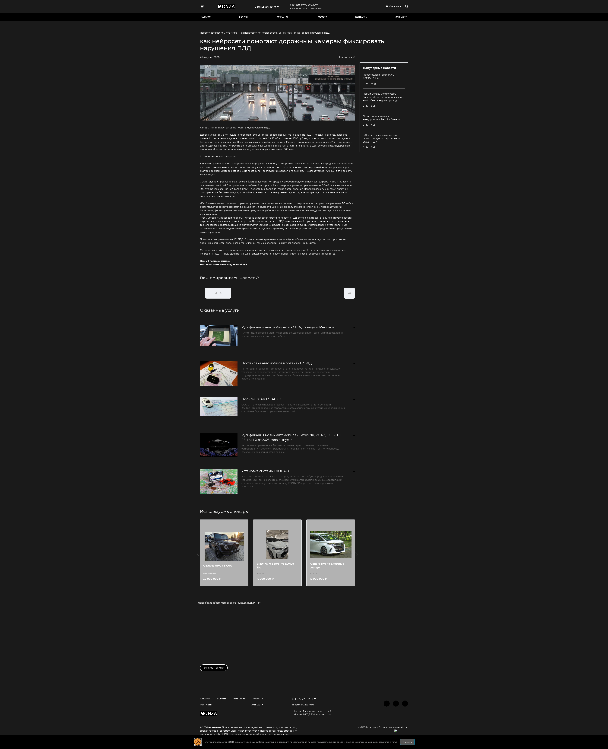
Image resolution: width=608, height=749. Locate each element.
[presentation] (198, 554)
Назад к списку (215, 667)
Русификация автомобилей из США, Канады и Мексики (287, 327)
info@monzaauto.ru (303, 704)
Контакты (361, 17)
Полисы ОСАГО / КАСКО (261, 399)
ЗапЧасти (401, 17)
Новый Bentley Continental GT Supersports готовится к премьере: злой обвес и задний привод (383, 97)
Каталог (206, 17)
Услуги (243, 17)
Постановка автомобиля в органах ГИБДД (276, 363)
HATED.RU (364, 727)
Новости (322, 17)
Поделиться (345, 57)
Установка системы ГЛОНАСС (265, 471)
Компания (282, 17)
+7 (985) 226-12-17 (264, 7)
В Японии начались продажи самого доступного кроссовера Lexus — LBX (381, 138)
